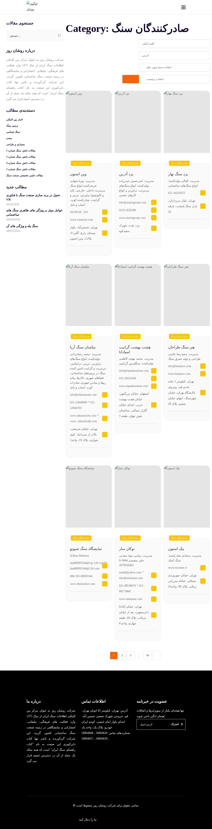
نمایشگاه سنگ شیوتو (86, 549)
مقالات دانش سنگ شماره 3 (20, 156)
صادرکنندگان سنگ (179, 163)
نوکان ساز (127, 549)
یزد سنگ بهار (178, 174)
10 (148, 655)
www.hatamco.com (179, 373)
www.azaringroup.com (132, 217)
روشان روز (99, 805)
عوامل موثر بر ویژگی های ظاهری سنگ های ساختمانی (34, 212)
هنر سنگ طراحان (181, 347)
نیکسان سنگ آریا (83, 347)
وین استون (78, 174)
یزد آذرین (126, 174)
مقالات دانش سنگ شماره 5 (20, 169)
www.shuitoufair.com (82, 583)
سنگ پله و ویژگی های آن (22, 226)
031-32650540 (127, 378)
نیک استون (176, 549)
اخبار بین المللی (14, 119)
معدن (9, 138)
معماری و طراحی (15, 144)
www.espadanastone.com (133, 386)
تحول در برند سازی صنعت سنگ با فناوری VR (33, 197)
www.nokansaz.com (130, 599)
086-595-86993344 (81, 576)
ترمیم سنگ (12, 125)
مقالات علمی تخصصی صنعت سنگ (24, 175)
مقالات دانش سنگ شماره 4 (20, 163)
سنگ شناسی (13, 132)
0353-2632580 (127, 210)
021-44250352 (176, 193)
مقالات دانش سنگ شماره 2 (20, 150)
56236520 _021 (79, 212)
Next (156, 655)
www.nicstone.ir (177, 567)
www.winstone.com (81, 219)
